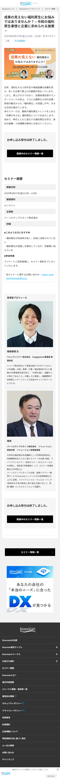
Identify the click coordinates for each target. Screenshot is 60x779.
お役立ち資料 (8, 661)
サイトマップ (8, 759)
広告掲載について (10, 731)
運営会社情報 (8, 696)
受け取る (51, 776)
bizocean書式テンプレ (12, 647)
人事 (7, 41)
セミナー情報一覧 (30, 552)
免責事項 (6, 717)
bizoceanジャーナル (11, 654)
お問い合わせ (8, 752)
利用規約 (6, 724)
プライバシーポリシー (12, 710)
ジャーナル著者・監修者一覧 (14, 689)
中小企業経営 (20, 41)
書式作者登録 (8, 682)
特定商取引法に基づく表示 (14, 738)
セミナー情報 (8, 668)
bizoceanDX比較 (9, 640)
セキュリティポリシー (12, 703)
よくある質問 (8, 745)
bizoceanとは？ (9, 675)
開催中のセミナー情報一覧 (30, 153)
